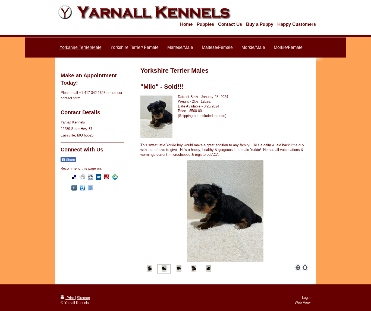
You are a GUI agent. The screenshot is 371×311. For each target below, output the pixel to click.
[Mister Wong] (106, 177)
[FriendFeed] (90, 188)
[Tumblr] (74, 188)
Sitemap (83, 298)
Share (70, 160)
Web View (302, 302)
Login (306, 298)
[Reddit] (90, 177)
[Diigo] (82, 188)
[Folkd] (98, 177)
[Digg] (82, 177)
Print (70, 298)
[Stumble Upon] (115, 177)
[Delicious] (74, 177)
